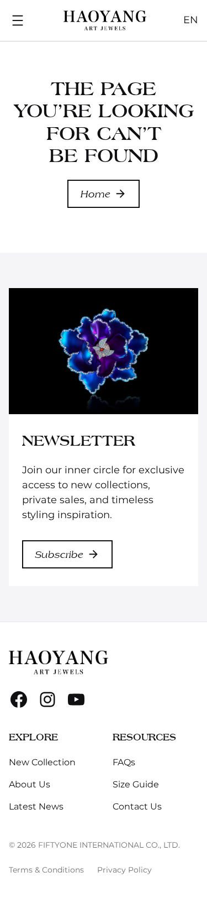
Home (95, 194)
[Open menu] (17, 20)
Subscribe (59, 554)
